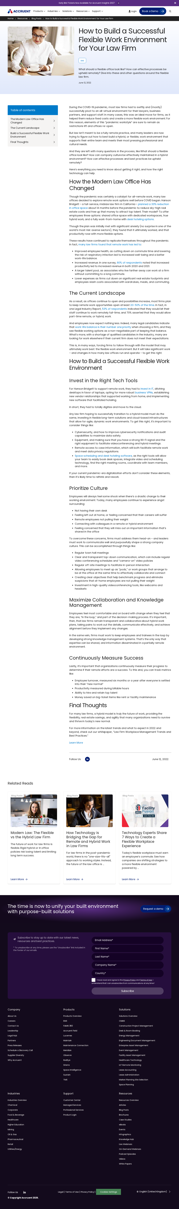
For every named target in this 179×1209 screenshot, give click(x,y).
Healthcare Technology (130, 1060)
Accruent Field (70, 1030)
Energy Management (129, 1035)
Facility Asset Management (132, 1055)
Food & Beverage (16, 1114)
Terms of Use (146, 980)
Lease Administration (129, 1074)
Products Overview (72, 1016)
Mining (11, 1129)
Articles (122, 1105)
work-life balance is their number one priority (103, 327)
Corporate (13, 1110)
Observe (67, 1055)
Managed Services (72, 1105)
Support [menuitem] (96, 11)
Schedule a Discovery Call (20, 1050)
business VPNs (144, 392)
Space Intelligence (72, 1069)
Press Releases (15, 1045)
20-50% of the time (142, 305)
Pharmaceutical (15, 1139)
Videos (122, 1158)
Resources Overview (129, 1100)
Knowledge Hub (126, 1139)
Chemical (12, 1105)
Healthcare (13, 1119)
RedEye (66, 1060)
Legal (61, 1192)
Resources (23, 18)
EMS (82, 60)
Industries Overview (17, 1100)
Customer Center (72, 1100)
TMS (65, 1079)
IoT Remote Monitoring (130, 1065)
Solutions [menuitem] (67, 11)
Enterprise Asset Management (133, 1045)
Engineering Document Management (137, 1040)
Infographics (125, 1134)
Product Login (69, 1114)
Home (11, 18)
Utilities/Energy (15, 1149)
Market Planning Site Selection (133, 1079)
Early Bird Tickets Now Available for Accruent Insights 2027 (87, 3)
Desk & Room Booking (129, 1030)
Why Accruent (15, 1060)
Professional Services (73, 1110)
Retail (10, 1144)
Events (122, 1129)
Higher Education (16, 1124)
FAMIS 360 (68, 1025)
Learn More (76, 742)
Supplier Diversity (16, 1055)
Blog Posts (36, 18)
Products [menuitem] (38, 11)
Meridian (67, 1050)
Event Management (128, 1050)
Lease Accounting (127, 1069)
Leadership (13, 1030)
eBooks (122, 1124)
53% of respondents (114, 309)
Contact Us (13, 1025)
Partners (12, 1040)
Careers (11, 1021)
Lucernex (67, 1035)
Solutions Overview (128, 1016)
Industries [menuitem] (53, 11)
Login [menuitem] (133, 11)
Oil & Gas (12, 1134)
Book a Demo (150, 11)
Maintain (67, 1040)
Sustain (66, 1074)
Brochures (124, 1114)
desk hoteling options (140, 219)
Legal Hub (12, 1035)
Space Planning (126, 1084)
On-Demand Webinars (130, 1149)
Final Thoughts (19, 142)
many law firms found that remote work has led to (109, 244)
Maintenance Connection (75, 1045)
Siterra (66, 1065)
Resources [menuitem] (81, 11)
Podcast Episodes (127, 1154)
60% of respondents (129, 262)
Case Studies (125, 1119)
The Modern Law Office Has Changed (27, 120)
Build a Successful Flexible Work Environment (29, 134)
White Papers (125, 1163)
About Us (12, 1016)
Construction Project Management (136, 1025)
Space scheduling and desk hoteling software (103, 455)
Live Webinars (125, 1144)
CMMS (122, 1021)
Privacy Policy (129, 980)
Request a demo (153, 908)
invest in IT (147, 388)
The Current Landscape (24, 128)
